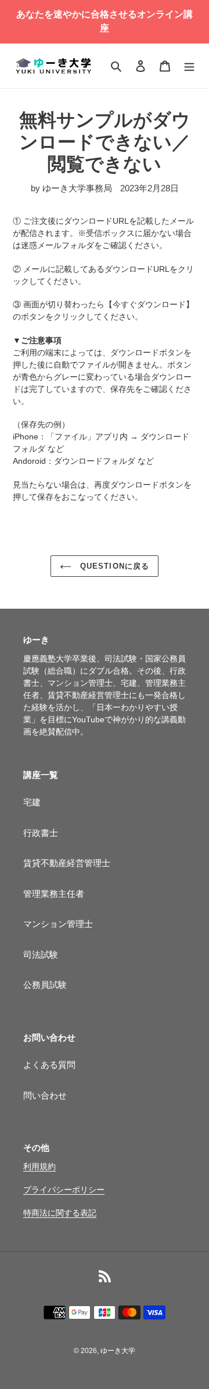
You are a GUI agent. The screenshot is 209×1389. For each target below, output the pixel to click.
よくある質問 (49, 1065)
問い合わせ (45, 1095)
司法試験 (40, 954)
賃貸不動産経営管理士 (66, 863)
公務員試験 (45, 985)
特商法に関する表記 (59, 1212)
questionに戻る (113, 566)
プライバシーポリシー (64, 1189)
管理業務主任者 (53, 894)
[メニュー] (189, 65)
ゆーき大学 (117, 1351)
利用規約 (39, 1166)
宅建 (32, 802)
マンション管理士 (58, 924)
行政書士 (40, 833)
